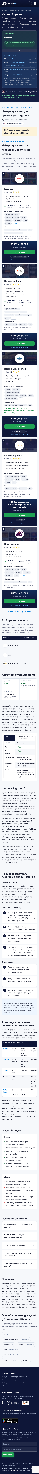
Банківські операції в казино (16, 10)
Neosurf (26, 1360)
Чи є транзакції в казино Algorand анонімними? (17, 1254)
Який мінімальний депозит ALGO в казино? (18, 1264)
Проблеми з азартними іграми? (13, 1383)
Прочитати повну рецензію (19, 260)
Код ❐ (19, 257)
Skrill (11, 1349)
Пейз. (11, 1360)
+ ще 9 (13, 318)
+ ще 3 (15, 223)
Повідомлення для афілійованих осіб (14, 1377)
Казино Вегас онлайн (15, 368)
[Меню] (35, 3)
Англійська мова (7, 1468)
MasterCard (9, 1344)
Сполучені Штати (12, 124)
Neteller (26, 1344)
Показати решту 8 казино (20, 612)
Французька (5, 1470)
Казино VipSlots (13, 455)
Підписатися (7, 1454)
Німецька (25, 1468)
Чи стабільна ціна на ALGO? (15, 1245)
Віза (6, 1334)
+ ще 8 (23, 575)
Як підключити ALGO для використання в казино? (14, 1236)
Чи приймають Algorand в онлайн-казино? (18, 1225)
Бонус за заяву (20, 252)
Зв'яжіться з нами (8, 1386)
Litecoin (5, 1070)
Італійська (17, 1468)
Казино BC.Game (13, 646)
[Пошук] (30, 3)
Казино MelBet (13, 663)
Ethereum (6, 1059)
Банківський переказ (16, 1339)
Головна (4, 10)
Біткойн (5, 1048)
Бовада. (8, 189)
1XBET (10, 655)
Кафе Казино (11, 544)
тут (21, 1398)
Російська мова (25, 1470)
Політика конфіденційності (11, 1380)
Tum (9, 92)
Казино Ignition (12, 281)
